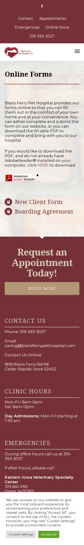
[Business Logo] (36, 51)
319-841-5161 (16, 486)
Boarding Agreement (44, 211)
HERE (43, 165)
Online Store (57, 27)
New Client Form (39, 202)
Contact (25, 18)
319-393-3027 (42, 36)
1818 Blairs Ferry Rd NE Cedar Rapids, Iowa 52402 (30, 366)
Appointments (52, 18)
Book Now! (42, 288)
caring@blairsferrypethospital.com (40, 345)
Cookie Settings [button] (21, 534)
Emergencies (27, 27)
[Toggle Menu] (77, 51)
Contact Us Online (23, 355)
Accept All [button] (48, 534)
